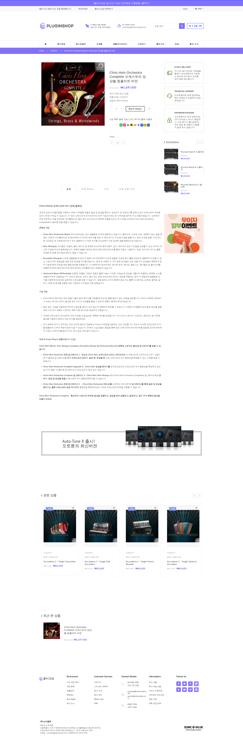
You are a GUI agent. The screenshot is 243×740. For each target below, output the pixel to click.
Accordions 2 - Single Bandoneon (103, 561)
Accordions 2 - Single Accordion (61, 561)
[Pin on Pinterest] (123, 143)
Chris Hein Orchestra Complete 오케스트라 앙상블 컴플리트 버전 (89, 51)
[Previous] (198, 142)
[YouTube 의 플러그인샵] (184, 689)
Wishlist (70, 695)
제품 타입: (114, 97)
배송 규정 (153, 699)
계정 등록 (71, 686)
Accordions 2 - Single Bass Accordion (142, 562)
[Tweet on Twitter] (117, 143)
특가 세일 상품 (155, 686)
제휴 (96, 703)
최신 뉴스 (71, 703)
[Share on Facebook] (112, 143)
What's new (98, 699)
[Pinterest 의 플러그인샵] (190, 683)
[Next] (202, 142)
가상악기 (54, 51)
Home (41, 51)
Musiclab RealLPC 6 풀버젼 (192, 152)
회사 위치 (98, 695)
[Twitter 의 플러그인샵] (184, 683)
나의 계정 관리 (73, 682)
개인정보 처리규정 (156, 695)
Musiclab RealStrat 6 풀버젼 (192, 168)
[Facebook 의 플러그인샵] (178, 683)
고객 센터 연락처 (101, 686)
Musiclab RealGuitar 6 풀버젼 (191, 185)
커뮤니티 (97, 682)
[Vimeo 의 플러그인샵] (190, 689)
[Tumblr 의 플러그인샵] (178, 689)
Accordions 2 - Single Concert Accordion (184, 562)
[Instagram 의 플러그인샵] (196, 683)
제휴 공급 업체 (155, 703)
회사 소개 (98, 691)
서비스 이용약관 (155, 691)
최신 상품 (153, 682)
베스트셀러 (71, 699)
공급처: (113, 100)
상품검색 (70, 691)
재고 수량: (115, 93)
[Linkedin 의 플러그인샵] (196, 689)
